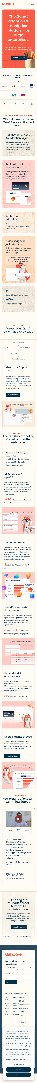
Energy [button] (21, 1015)
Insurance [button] (22, 1026)
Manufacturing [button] (23, 1008)
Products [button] (16, 993)
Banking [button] (21, 997)
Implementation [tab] (12, 456)
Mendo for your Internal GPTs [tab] (18, 348)
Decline (18, 1075)
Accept (18, 1069)
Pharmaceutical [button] (24, 1004)
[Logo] (8, 4)
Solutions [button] (8, 993)
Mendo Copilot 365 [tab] (18, 353)
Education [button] (22, 1001)
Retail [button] (20, 1019)
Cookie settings (19, 1064)
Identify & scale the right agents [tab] (17, 459)
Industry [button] (22, 993)
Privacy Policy (25, 1046)
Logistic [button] (21, 1012)
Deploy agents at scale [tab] (14, 465)
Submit (11, 982)
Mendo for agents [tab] (18, 359)
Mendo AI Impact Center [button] (16, 1006)
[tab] (10, 830)
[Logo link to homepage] (13, 954)
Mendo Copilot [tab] (18, 342)
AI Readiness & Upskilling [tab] (15, 453)
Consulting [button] (22, 1022)
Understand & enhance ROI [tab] (16, 462)
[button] (33, 4)
